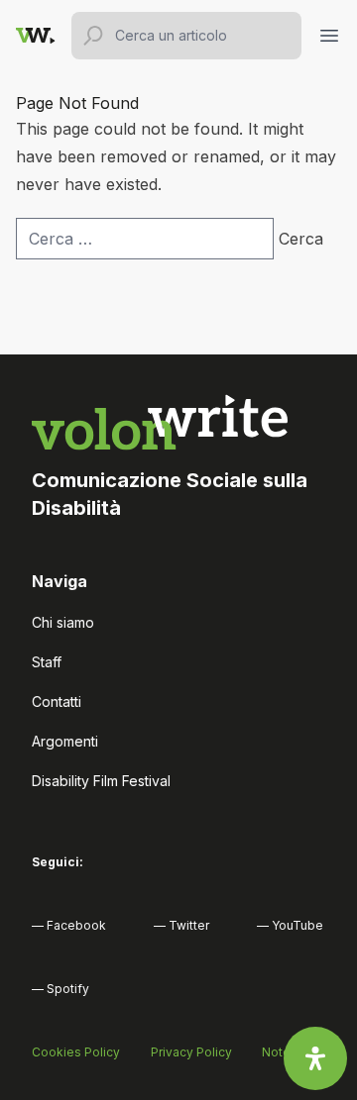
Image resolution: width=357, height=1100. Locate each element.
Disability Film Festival (101, 780)
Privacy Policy (191, 1052)
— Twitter (181, 925)
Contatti (56, 701)
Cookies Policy (76, 1052)
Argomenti (65, 741)
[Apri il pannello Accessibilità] (315, 1058)
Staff (46, 661)
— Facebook (69, 925)
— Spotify (60, 988)
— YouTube (290, 925)
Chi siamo (63, 622)
